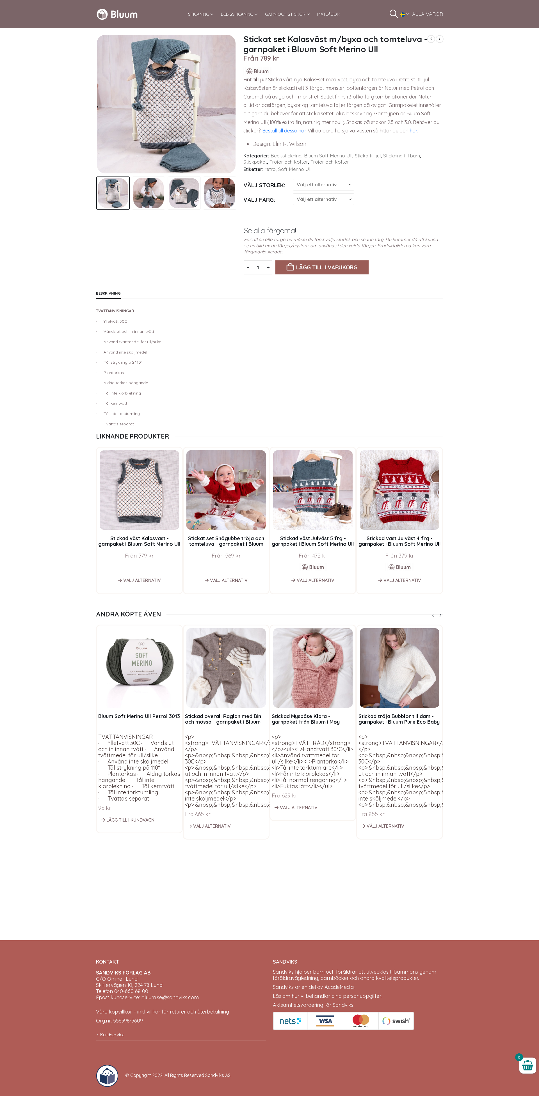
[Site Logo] (117, 14)
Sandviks (283, 972)
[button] (394, 14)
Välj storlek (263, 185)
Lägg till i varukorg (326, 267)
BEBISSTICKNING (237, 14)
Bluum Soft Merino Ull (328, 156)
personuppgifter (362, 996)
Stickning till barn (401, 156)
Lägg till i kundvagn (130, 820)
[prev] (431, 39)
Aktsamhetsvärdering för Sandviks (313, 1005)
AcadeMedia (339, 987)
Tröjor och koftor (289, 162)
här (413, 130)
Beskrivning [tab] (108, 293)
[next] (440, 39)
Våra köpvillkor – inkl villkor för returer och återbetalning (162, 1011)
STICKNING (198, 14)
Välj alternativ (142, 580)
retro (270, 169)
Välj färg (258, 199)
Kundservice (112, 1034)
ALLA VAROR (427, 14)
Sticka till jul (368, 156)
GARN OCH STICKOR (285, 14)
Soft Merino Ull (294, 169)
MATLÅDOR (328, 14)
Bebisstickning (286, 156)
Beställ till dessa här (284, 130)
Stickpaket (255, 162)
